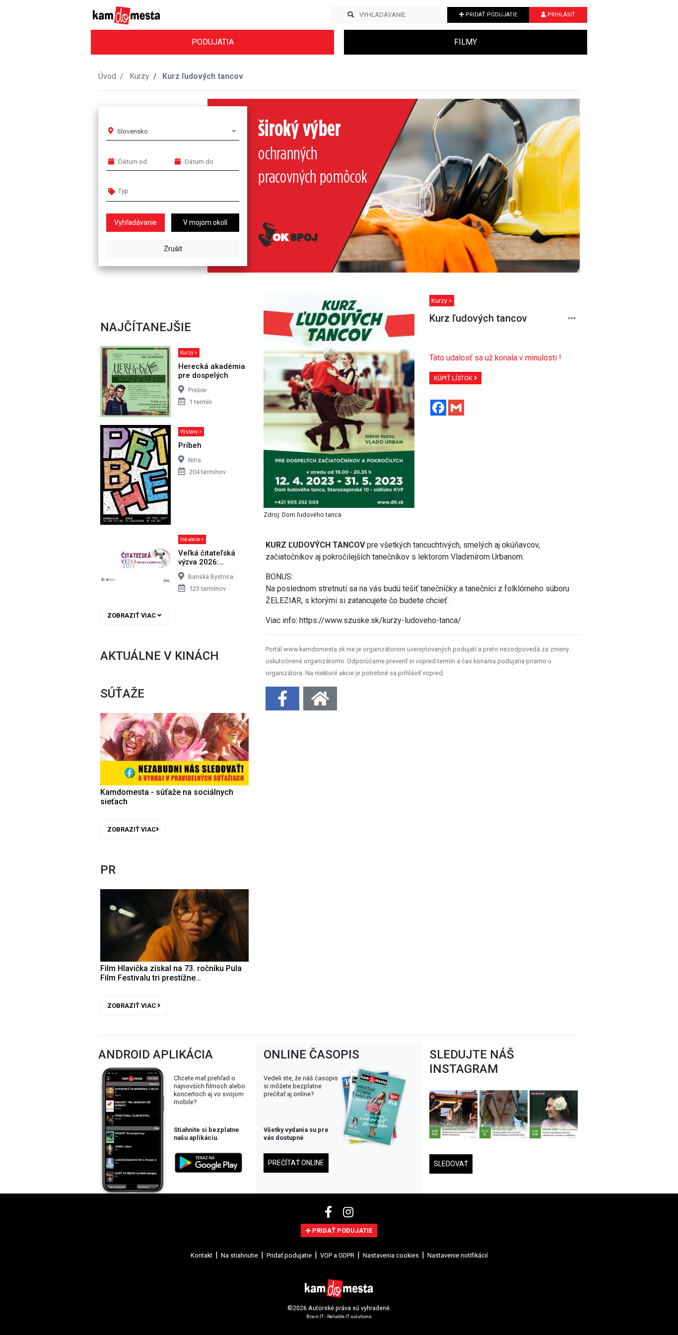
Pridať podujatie (289, 1255)
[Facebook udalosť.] (283, 701)
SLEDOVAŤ (451, 1164)
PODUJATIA (213, 42)
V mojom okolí (205, 222)
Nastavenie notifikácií (457, 1255)
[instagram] (348, 1212)
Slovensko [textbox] (132, 131)
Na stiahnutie (239, 1255)
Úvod (107, 76)
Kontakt (201, 1255)
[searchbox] (156, 191)
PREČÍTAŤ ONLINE (296, 1163)
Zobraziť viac (132, 615)
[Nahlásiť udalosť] (572, 318)
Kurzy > (189, 352)
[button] (552, 186)
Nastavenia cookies (391, 1255)
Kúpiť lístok (454, 378)
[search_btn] (350, 14)
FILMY (465, 42)
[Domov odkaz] (320, 701)
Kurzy (139, 76)
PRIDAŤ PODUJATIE (490, 14)
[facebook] (330, 1212)
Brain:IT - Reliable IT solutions (339, 1316)
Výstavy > (191, 431)
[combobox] (176, 131)
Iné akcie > (192, 539)
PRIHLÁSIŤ (560, 14)
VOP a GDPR (337, 1255)
